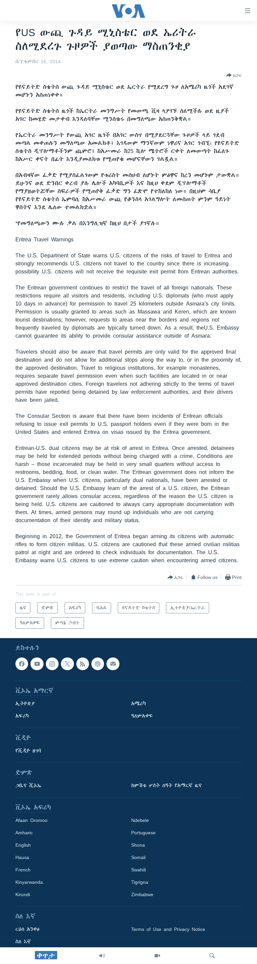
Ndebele (140, 820)
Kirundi (22, 894)
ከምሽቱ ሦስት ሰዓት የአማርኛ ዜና (166, 785)
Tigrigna (139, 882)
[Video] (157, 955)
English (23, 845)
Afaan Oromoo (31, 820)
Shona (138, 845)
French (22, 870)
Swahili (138, 870)
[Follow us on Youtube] (36, 663)
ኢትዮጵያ (25, 704)
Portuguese (143, 833)
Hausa (22, 857)
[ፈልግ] (212, 955)
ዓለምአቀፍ (142, 716)
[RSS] (82, 663)
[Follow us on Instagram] (52, 663)
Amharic (24, 833)
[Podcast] (97, 663)
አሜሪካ (138, 704)
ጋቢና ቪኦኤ (28, 785)
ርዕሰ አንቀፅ (27, 929)
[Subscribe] (112, 663)
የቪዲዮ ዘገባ (28, 751)
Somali (138, 857)
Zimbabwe (142, 894)
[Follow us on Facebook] (21, 663)
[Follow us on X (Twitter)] (67, 663)
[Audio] (102, 955)
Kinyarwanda (29, 882)
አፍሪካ (22, 716)
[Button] (234, 75)
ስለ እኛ (23, 942)
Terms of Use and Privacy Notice (168, 929)
